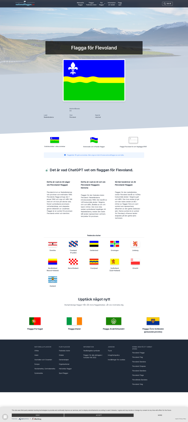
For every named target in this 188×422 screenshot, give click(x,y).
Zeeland (53, 286)
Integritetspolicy (114, 355)
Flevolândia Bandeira (139, 380)
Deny (38, 415)
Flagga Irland (74, 329)
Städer (61, 355)
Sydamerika (38, 373)
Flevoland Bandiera (139, 371)
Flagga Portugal (35, 329)
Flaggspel (120, 4)
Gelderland (94, 250)
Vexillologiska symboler (91, 351)
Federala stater (64, 351)
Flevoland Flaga (138, 375)
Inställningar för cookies (116, 360)
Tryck (110, 351)
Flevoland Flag (137, 357)
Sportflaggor (63, 373)
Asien (36, 355)
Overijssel (94, 268)
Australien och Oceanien (43, 360)
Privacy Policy (182, 418)
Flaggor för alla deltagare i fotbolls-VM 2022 (92, 356)
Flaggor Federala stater (91, 4)
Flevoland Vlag (137, 384)
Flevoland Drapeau (139, 366)
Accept (99, 415)
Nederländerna (49, 117)
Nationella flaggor (80, 4)
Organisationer (64, 364)
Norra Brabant (73, 268)
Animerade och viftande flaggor (94, 146)
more (160, 415)
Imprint (177, 418)
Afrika (36, 351)
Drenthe (53, 250)
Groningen (115, 250)
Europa (36, 364)
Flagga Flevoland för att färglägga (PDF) (133, 146)
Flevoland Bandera (139, 362)
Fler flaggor (101, 4)
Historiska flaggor (65, 369)
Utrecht (135, 268)
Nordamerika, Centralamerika (44, 369)
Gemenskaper (64, 360)
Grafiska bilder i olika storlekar (54, 146)
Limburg (135, 250)
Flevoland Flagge (138, 353)
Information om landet (112, 4)
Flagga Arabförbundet (113, 329)
